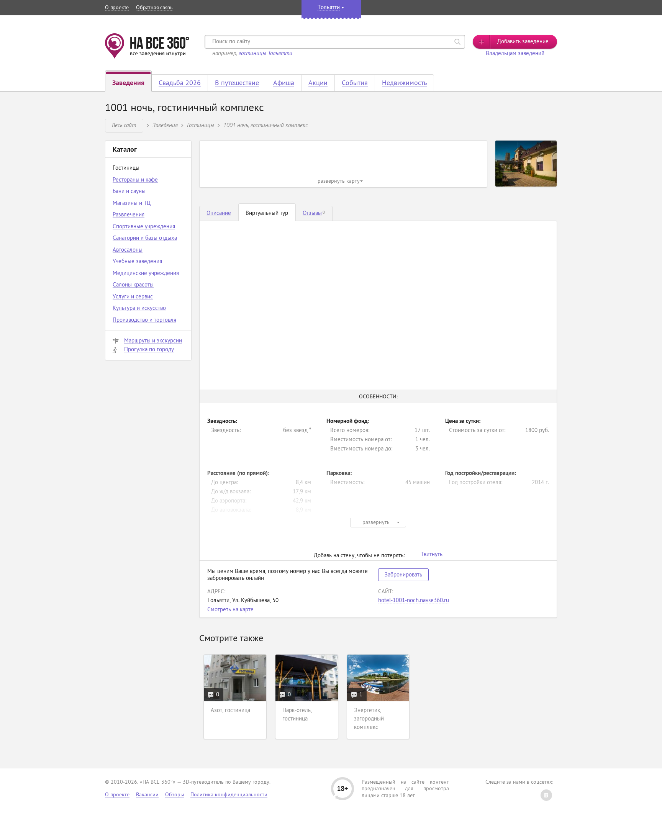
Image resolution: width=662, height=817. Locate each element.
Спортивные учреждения (144, 227)
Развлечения (128, 215)
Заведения (165, 125)
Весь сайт (124, 125)
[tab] (219, 213)
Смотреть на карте (230, 610)
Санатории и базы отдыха (145, 238)
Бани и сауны (129, 191)
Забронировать (403, 575)
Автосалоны (128, 250)
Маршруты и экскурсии (153, 341)
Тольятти (329, 7)
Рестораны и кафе (135, 180)
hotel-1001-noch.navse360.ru (413, 600)
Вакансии (147, 795)
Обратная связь (154, 7)
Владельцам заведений (515, 53)
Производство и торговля (144, 320)
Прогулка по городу (149, 350)
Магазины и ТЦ (132, 203)
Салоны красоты (133, 285)
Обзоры (174, 795)
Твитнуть (431, 555)
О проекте (117, 7)
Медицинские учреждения (146, 273)
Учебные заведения (137, 261)
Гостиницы (200, 125)
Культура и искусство (139, 308)
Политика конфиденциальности (228, 795)
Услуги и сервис (133, 297)
